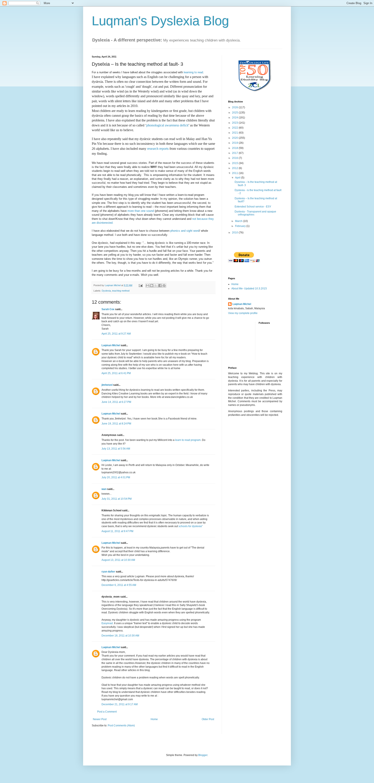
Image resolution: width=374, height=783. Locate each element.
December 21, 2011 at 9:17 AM (120, 704)
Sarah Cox (108, 309)
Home (154, 719)
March (239, 221)
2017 (235, 153)
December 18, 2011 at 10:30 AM (120, 635)
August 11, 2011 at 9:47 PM (117, 531)
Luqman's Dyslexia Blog (160, 21)
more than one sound (140, 210)
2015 (235, 163)
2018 (235, 148)
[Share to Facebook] (160, 285)
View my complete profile (243, 313)
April (238, 177)
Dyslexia (106, 290)
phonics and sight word (184, 230)
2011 (235, 173)
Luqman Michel (111, 345)
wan (104, 489)
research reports (158, 148)
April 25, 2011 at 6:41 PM (116, 373)
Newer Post (99, 719)
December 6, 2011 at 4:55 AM (119, 585)
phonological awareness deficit (167, 125)
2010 (235, 232)
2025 (235, 112)
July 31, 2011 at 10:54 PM (117, 498)
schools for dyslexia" (191, 526)
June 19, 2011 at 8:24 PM (116, 423)
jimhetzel (107, 384)
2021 (235, 132)
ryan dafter (108, 571)
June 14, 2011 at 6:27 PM (116, 401)
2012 (235, 168)
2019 (235, 142)
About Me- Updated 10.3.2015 (249, 288)
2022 (235, 127)
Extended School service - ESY (253, 206)
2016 (235, 157)
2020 (235, 137)
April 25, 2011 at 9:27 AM (116, 333)
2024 (235, 117)
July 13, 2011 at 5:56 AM (116, 448)
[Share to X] (156, 285)
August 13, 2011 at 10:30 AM (118, 559)
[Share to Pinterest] (164, 285)
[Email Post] (140, 285)
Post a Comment (107, 711)
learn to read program (188, 440)
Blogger (202, 755)
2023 (235, 122)
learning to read (193, 72)
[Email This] (147, 285)
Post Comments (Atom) (121, 725)
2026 (235, 107)
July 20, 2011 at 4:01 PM (116, 477)
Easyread (107, 623)
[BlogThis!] (152, 285)
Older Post (208, 719)
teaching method (120, 290)
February (240, 226)
